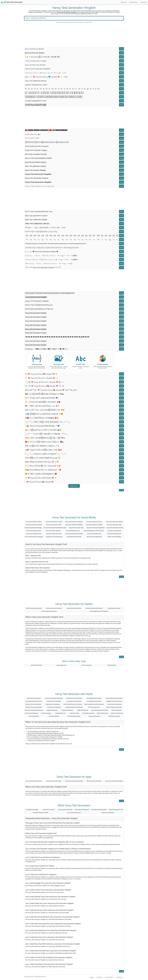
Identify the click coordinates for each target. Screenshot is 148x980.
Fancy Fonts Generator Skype (114, 524)
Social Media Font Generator (74, 536)
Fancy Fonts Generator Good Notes (74, 781)
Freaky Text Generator (82, 710)
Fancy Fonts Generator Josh (114, 533)
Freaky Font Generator (67, 710)
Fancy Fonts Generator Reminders (114, 781)
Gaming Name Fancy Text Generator (99, 611)
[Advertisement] (74, 35)
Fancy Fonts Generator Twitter (34, 521)
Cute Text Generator (34, 716)
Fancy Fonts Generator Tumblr (54, 524)
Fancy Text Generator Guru (74, 812)
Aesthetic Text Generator (117, 713)
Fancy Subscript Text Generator (114, 698)
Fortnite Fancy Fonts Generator (54, 608)
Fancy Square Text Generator (74, 701)
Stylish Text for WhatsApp (114, 536)
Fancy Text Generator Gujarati (99, 809)
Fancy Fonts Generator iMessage (33, 527)
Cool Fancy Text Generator (31, 713)
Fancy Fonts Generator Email (33, 530)
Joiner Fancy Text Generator (115, 704)
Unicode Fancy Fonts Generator (74, 698)
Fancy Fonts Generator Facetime (115, 527)
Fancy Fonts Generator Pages (53, 781)
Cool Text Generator (116, 710)
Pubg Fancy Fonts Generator (74, 608)
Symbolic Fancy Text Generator (33, 704)
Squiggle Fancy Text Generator (114, 701)
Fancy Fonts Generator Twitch (54, 533)
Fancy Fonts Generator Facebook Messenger (55, 527)
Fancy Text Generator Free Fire (49, 611)
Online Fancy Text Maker (107, 812)
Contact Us (144, 2)
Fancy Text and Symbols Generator (54, 698)
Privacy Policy (134, 2)
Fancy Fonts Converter (48, 809)
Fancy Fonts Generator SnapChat (94, 524)
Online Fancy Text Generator (82, 809)
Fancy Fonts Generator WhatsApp (74, 524)
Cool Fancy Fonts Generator (34, 698)
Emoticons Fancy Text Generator (34, 707)
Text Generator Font (60, 713)
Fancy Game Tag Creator (114, 608)
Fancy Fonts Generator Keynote (34, 781)
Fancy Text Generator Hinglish (40, 812)
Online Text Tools (111, 665)
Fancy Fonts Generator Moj (94, 533)
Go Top (121, 490)
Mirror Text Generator (94, 707)
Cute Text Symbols (74, 713)
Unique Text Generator (94, 716)
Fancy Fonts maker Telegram (53, 530)
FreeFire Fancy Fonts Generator (34, 608)
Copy (121, 49)
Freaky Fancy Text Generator (52, 704)
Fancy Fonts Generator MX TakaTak (74, 533)
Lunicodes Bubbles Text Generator (74, 707)
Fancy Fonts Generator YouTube (54, 521)
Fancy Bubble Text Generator (94, 698)
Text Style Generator (54, 716)
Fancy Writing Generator (74, 716)
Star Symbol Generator (88, 713)
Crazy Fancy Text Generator (54, 707)
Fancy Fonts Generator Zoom (76, 527)
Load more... (74, 486)
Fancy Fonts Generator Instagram (74, 521)
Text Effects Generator (114, 716)
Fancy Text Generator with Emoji (99, 710)
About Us (123, 2)
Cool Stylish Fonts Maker (32, 809)
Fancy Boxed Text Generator (94, 701)
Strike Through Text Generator (114, 707)
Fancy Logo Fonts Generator (65, 809)
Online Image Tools (61, 665)
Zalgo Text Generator (52, 710)
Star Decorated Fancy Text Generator (72, 704)
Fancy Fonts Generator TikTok (33, 533)
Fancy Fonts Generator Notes (94, 781)
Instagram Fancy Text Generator (54, 536)
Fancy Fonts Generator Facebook (114, 521)
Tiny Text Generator (46, 713)
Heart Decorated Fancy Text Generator (94, 704)
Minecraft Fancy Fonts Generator (94, 608)
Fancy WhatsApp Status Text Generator (94, 530)
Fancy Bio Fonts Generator (114, 530)
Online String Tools (86, 665)
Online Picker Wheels (36, 665)
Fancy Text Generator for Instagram (34, 536)
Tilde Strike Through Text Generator (34, 710)
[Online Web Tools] (69, 362)
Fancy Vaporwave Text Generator (33, 701)
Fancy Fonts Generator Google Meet (95, 527)
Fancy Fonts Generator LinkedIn (34, 524)
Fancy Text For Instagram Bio (94, 536)
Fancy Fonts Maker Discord (73, 530)
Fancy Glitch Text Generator (54, 701)
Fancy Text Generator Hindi (116, 809)
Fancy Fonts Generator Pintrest (94, 521)
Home (92, 977)
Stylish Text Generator (102, 713)
